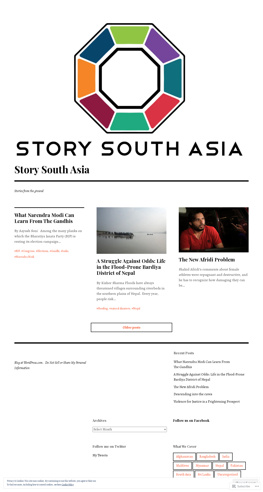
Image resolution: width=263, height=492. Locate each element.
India (65, 251)
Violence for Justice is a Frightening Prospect (207, 401)
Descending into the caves (193, 394)
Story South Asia (52, 169)
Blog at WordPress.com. (29, 362)
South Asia (183, 474)
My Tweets (100, 455)
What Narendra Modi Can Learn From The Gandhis (44, 218)
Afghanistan (184, 456)
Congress (29, 251)
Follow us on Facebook (191, 420)
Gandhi (55, 251)
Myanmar (202, 465)
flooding (103, 308)
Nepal (136, 308)
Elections (42, 251)
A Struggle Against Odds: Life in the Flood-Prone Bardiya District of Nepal (131, 267)
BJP (18, 251)
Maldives (182, 465)
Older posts (131, 327)
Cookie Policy (68, 484)
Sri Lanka (204, 474)
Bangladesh (208, 456)
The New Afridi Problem (207, 259)
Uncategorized (227, 474)
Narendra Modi (25, 257)
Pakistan (237, 465)
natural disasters (120, 308)
